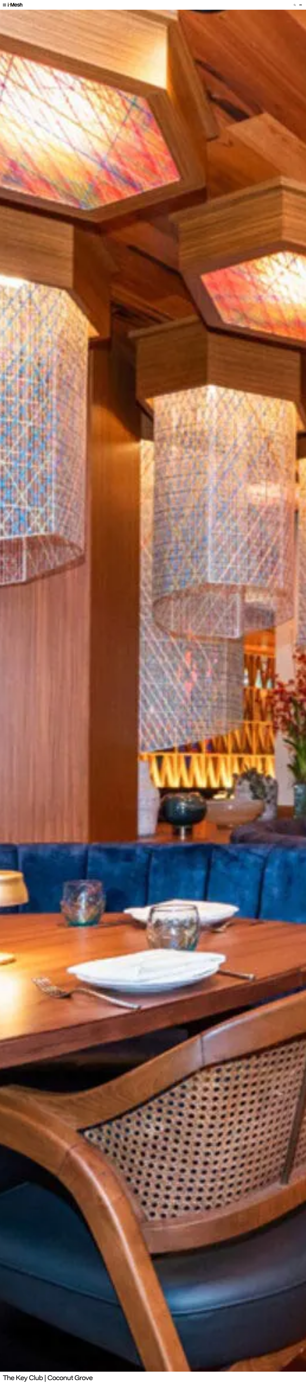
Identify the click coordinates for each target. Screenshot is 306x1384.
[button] (300, 4)
